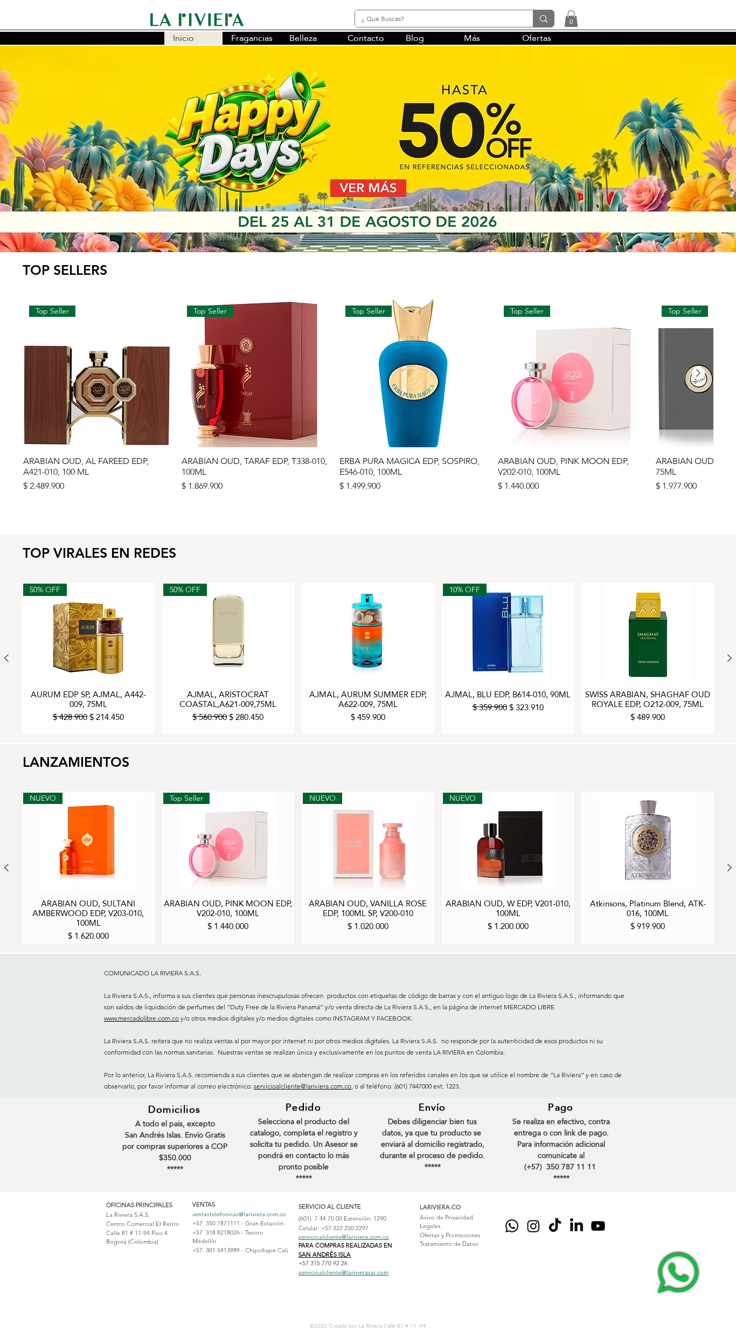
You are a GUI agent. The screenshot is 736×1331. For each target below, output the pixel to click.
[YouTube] (598, 1226)
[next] (716, 154)
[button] (571, 18)
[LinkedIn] (576, 1226)
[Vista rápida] (368, 632)
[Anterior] (6, 657)
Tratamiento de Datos (449, 1243)
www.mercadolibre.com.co (141, 1018)
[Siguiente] (698, 372)
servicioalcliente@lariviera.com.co (302, 1086)
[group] (368, 401)
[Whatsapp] (512, 1226)
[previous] (20, 154)
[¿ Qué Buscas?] (543, 18)
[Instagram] (533, 1226)
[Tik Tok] (555, 1226)
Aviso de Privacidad (446, 1217)
